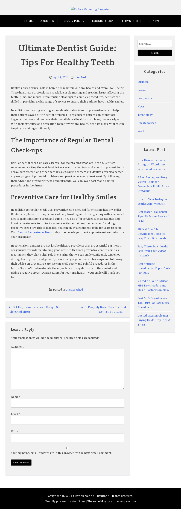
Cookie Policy (103, 21)
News (141, 106)
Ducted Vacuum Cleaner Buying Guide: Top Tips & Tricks (154, 320)
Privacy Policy (73, 21)
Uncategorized (74, 289)
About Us (47, 21)
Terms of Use (131, 21)
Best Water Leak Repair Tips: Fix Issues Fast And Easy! (153, 216)
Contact (155, 21)
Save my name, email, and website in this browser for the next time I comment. (61, 453)
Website (16, 431)
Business (143, 82)
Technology (145, 115)
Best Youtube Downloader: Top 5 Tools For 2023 (154, 268)
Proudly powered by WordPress (65, 501)
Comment (18, 347)
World (141, 131)
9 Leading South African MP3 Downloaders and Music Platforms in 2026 (153, 285)
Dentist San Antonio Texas (34, 232)
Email (15, 414)
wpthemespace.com (123, 501)
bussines (143, 90)
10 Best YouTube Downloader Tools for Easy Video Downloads (152, 233)
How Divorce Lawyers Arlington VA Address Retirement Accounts (151, 164)
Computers (145, 98)
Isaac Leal (80, 77)
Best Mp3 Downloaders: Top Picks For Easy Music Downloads (154, 302)
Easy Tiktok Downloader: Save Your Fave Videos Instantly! (153, 250)
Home (28, 21)
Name (15, 397)
